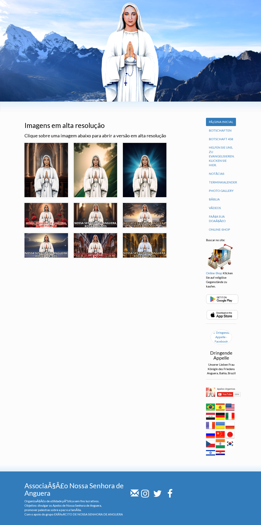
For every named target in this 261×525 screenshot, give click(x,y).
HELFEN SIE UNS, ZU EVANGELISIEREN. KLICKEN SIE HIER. (221, 156)
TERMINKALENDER (223, 182)
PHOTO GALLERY (221, 190)
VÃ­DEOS (215, 208)
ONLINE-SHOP (219, 229)
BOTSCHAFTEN (220, 130)
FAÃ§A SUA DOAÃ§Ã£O (217, 219)
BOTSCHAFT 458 (221, 139)
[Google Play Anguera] (222, 299)
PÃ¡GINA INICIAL (221, 122)
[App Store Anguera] (222, 314)
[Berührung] (134, 495)
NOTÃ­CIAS (216, 173)
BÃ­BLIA (214, 199)
